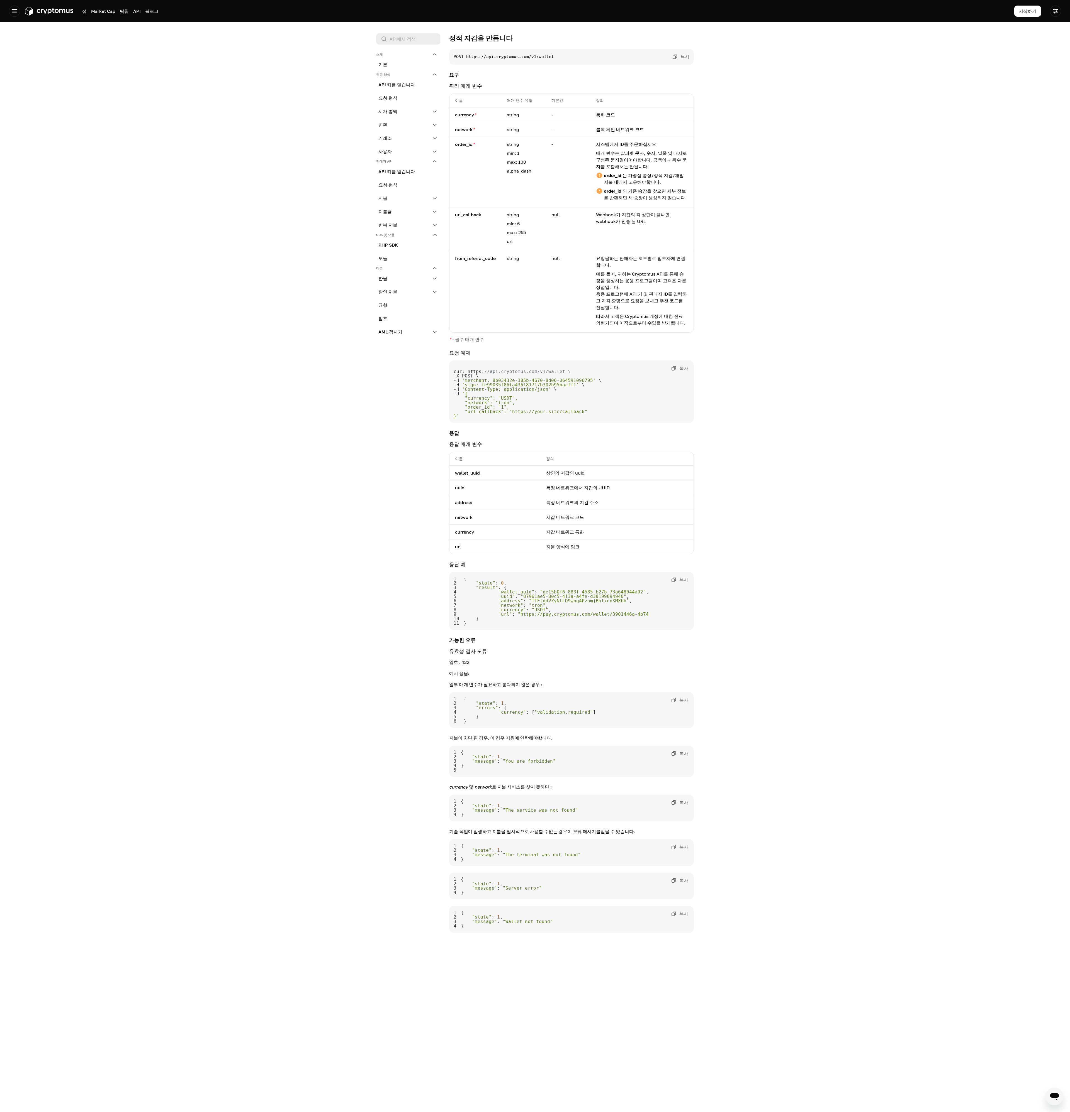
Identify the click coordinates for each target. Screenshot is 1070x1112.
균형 (382, 305)
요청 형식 (387, 98)
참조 (382, 318)
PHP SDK (388, 245)
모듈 (382, 258)
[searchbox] (408, 39)
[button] (408, 54)
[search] (409, 39)
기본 (382, 64)
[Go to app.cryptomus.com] (49, 11)
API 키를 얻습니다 (396, 84)
